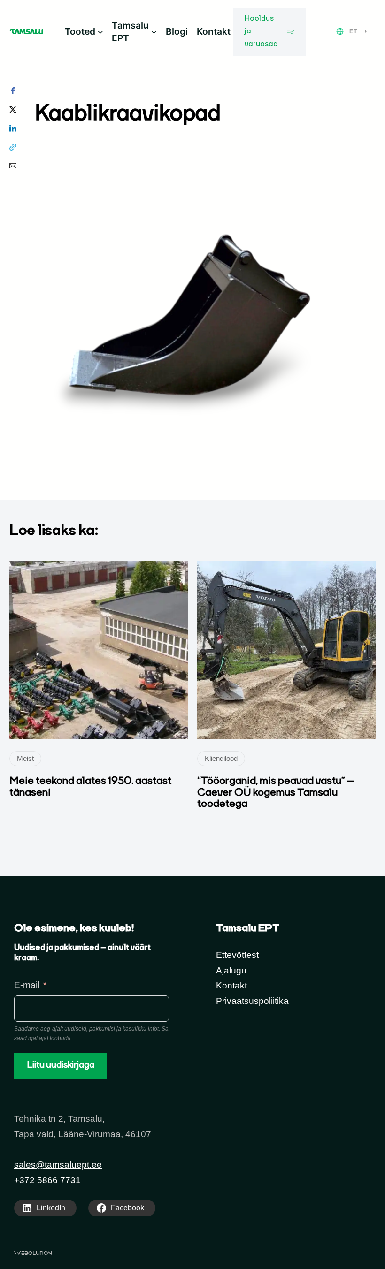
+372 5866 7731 (47, 1180)
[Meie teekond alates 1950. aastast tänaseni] (98, 568)
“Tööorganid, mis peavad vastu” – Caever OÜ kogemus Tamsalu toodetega (275, 792)
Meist (25, 758)
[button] (12, 90)
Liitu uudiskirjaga (60, 1065)
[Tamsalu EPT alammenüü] (154, 32)
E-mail (26, 985)
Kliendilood (221, 758)
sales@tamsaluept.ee (58, 1165)
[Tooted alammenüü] (100, 32)
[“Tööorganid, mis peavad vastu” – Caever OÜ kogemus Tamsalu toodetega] (286, 568)
